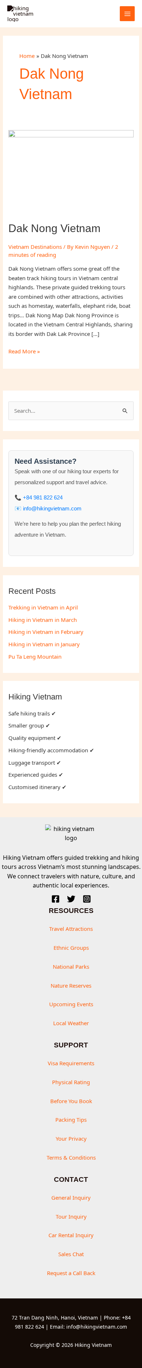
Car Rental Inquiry (71, 1235)
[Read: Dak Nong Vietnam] (71, 171)
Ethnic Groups (71, 947)
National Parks (71, 966)
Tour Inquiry (71, 1216)
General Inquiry (71, 1197)
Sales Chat (71, 1254)
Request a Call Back (71, 1273)
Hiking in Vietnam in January (44, 644)
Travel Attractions (71, 928)
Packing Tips (71, 1119)
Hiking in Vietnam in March (42, 619)
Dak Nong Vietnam (54, 228)
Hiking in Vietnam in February (45, 631)
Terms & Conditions (71, 1157)
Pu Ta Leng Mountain (35, 656)
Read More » (24, 351)
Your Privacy (71, 1138)
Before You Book (71, 1101)
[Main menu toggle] (127, 13)
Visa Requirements (71, 1063)
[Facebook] (55, 899)
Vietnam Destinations (35, 246)
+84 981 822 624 (43, 497)
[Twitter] (71, 899)
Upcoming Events (71, 1004)
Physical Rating (71, 1082)
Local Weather (71, 1023)
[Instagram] (87, 899)
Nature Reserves (71, 985)
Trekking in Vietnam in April (43, 607)
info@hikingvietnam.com (52, 508)
